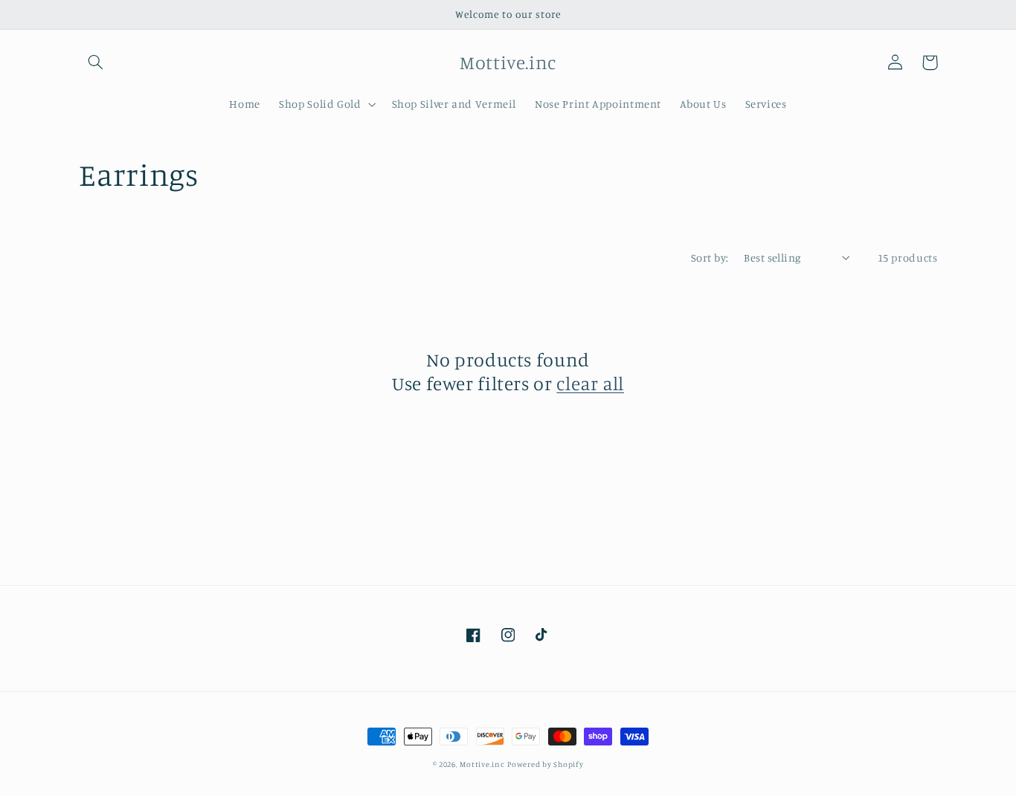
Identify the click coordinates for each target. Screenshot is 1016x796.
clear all (590, 383)
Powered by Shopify (545, 764)
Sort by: (709, 257)
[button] (96, 62)
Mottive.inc (482, 764)
